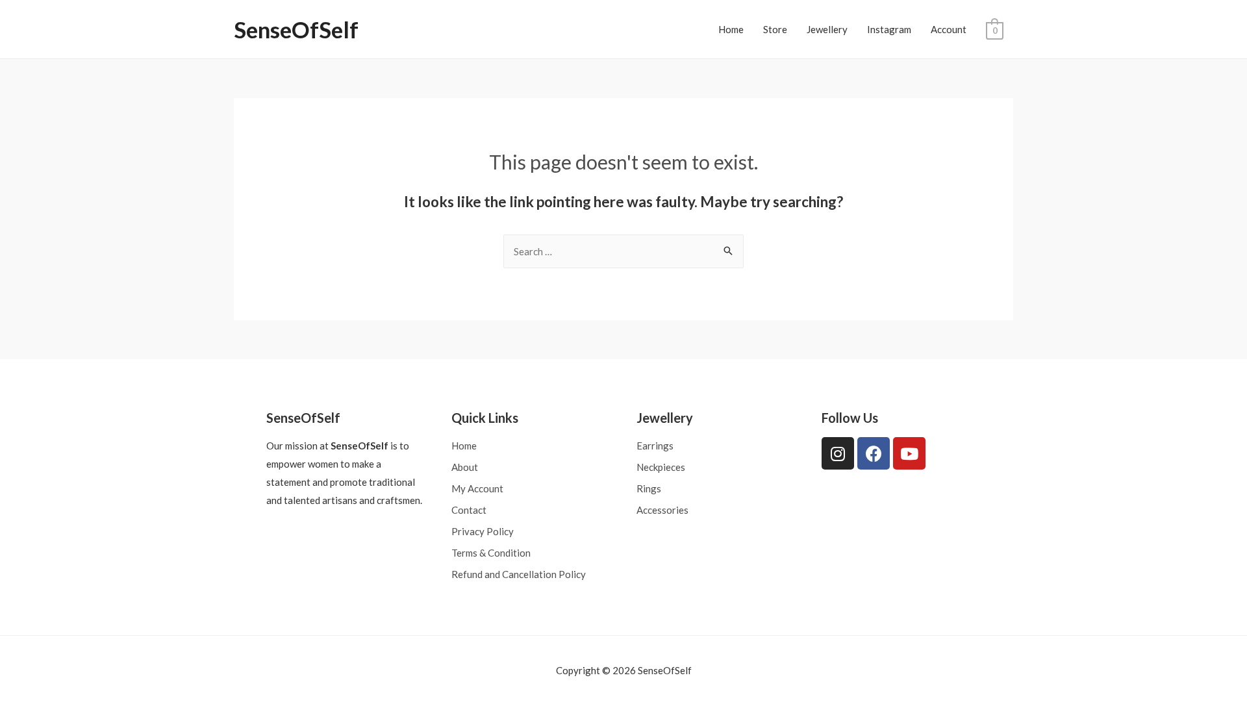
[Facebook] (873, 453)
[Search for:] (623, 251)
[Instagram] (838, 453)
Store (775, 29)
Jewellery (827, 29)
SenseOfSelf (296, 29)
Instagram (889, 29)
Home (731, 29)
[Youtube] (909, 453)
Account (948, 29)
